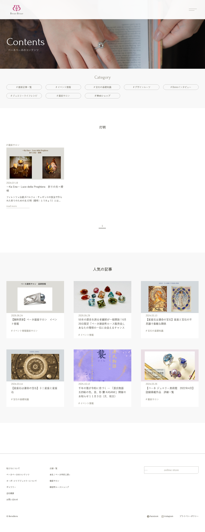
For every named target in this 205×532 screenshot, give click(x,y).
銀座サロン (54, 481)
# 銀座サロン (63, 96)
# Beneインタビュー (181, 87)
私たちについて (13, 468)
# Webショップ (102, 96)
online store (171, 470)
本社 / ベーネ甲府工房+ (60, 475)
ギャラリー (11, 487)
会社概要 (10, 493)
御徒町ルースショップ (59, 487)
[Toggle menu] (193, 10)
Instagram (168, 516)
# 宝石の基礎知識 (102, 87)
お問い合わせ (12, 500)
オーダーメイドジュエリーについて (21, 481)
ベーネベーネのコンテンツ (17, 475)
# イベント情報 (63, 87)
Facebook (154, 516)
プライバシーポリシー (189, 516)
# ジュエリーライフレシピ (24, 96)
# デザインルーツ (141, 87)
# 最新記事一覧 (24, 87)
